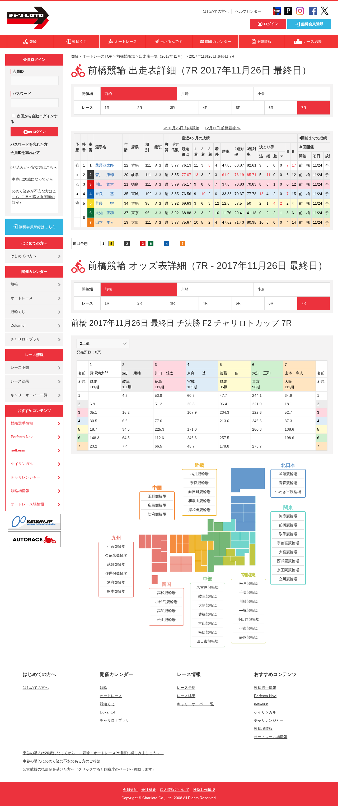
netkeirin (18, 450)
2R (139, 107)
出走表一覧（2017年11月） (162, 56)
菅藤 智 (108, 203)
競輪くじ (18, 312)
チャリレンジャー (25, 477)
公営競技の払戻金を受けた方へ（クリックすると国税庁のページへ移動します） (89, 769)
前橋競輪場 (125, 56)
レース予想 (20, 367)
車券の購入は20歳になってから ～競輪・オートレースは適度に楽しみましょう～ (93, 753)
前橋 (108, 93)
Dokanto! (18, 325)
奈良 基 (108, 194)
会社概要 (148, 789)
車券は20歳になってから (32, 179)
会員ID (18, 71)
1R (107, 107)
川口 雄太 (108, 184)
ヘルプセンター (248, 11)
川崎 (185, 93)
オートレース (22, 298)
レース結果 (20, 381)
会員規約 (130, 789)
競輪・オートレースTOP (91, 56)
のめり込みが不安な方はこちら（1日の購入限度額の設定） (34, 196)
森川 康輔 (108, 175)
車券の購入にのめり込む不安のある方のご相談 (61, 761)
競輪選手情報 (22, 423)
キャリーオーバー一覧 (29, 395)
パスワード (22, 93)
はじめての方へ (216, 11)
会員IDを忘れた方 (25, 152)
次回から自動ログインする (34, 119)
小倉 (261, 93)
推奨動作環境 (204, 789)
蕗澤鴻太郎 (108, 165)
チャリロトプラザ (25, 339)
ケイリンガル (22, 464)
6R (271, 107)
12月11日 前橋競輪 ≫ (223, 128)
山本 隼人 (108, 222)
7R (303, 107)
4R (205, 107)
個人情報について (174, 789)
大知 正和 (108, 213)
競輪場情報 (20, 491)
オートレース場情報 (27, 504)
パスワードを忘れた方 (29, 144)
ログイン (39, 131)
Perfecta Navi (22, 437)
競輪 (14, 284)
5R (238, 107)
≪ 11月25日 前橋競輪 (181, 128)
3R (172, 107)
